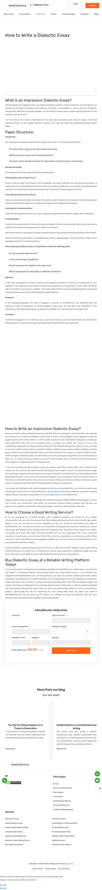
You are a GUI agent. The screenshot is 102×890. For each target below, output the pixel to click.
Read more (10, 749)
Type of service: (58, 615)
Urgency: (36, 637)
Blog (96, 14)
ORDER (92, 5)
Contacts (85, 14)
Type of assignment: (20, 626)
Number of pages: (59, 626)
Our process (25, 14)
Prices (53, 14)
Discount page (68, 14)
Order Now (40, 14)
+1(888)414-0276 (40, 5)
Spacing (55, 637)
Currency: (16, 615)
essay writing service (54, 491)
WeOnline (17, 5)
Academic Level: (18, 637)
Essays (56, 784)
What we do (9, 14)
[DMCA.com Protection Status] (13, 782)
